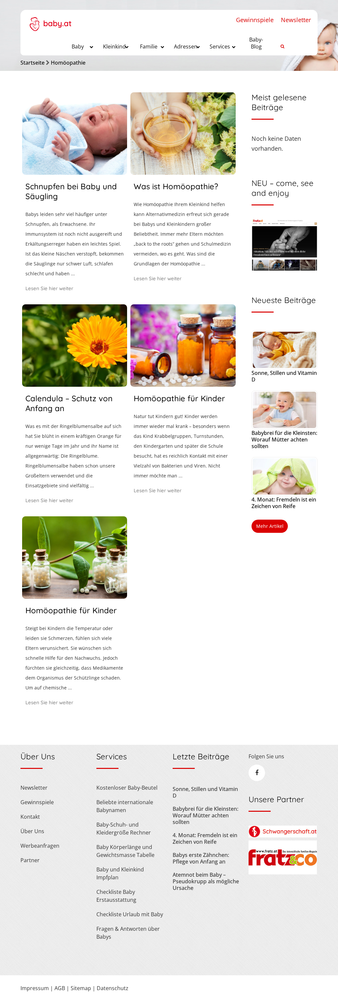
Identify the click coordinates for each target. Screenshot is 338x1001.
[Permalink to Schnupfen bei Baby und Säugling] (74, 172)
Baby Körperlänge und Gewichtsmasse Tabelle (125, 851)
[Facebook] (257, 773)
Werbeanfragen (39, 845)
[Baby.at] (50, 20)
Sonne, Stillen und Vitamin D (284, 376)
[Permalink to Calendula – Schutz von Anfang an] (74, 384)
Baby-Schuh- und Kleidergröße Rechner (123, 828)
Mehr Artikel (270, 526)
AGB (59, 988)
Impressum (34, 988)
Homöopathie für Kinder (179, 398)
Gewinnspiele (255, 20)
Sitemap (81, 988)
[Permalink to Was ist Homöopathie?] (182, 172)
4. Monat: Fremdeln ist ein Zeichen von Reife (284, 503)
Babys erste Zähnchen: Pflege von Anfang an (201, 858)
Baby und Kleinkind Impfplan (120, 873)
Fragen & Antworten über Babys (128, 932)
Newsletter (296, 20)
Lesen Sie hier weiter (49, 288)
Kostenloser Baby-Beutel (126, 787)
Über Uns (32, 831)
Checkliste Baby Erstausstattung (116, 895)
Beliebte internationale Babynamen (124, 806)
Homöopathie (68, 62)
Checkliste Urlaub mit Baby (129, 914)
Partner (30, 860)
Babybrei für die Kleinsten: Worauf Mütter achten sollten (284, 439)
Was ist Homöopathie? (176, 186)
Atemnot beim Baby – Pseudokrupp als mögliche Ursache (206, 881)
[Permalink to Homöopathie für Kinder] (182, 384)
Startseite (32, 62)
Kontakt (30, 816)
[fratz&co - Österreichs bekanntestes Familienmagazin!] (283, 872)
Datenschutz (112, 988)
